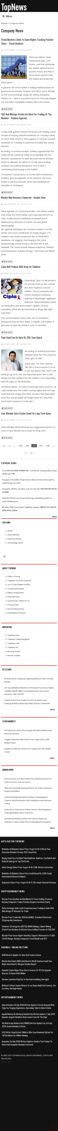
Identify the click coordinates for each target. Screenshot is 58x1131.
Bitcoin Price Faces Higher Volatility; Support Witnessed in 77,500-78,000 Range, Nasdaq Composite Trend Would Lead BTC (28, 937)
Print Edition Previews (16, 613)
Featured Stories (14, 539)
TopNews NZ (12, 647)
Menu (9, 16)
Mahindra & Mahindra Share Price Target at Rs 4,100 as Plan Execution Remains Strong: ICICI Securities (26, 851)
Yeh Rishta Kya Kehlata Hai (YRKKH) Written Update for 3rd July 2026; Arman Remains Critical (27, 1025)
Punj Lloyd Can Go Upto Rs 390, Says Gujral (21, 337)
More (54, 516)
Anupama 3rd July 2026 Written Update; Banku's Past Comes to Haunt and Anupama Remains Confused (27, 1043)
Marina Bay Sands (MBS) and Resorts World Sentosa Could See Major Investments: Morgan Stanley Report (27, 963)
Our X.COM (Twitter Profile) (18, 584)
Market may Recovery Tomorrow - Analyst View (23, 197)
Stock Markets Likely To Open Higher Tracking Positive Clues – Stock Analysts (27, 41)
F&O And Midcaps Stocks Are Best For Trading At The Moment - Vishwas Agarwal (26, 116)
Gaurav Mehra (9, 273)
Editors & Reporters (15, 592)
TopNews (14, 6)
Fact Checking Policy (15, 609)
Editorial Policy (13, 596)
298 (47, 446)
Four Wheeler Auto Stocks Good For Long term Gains (26, 413)
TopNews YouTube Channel (19, 580)
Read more (8, 109)
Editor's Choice (13, 576)
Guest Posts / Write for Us (18, 600)
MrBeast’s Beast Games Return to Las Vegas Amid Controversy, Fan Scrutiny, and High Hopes (29, 987)
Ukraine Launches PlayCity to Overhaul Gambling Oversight (25, 979)
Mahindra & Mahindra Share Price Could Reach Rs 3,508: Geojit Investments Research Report (27, 875)
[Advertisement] (29, 1094)
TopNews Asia (13, 635)
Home (4, 23)
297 (40, 446)
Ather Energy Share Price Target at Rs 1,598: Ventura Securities (27, 867)
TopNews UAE (13, 643)
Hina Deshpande (9, 204)
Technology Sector (15, 543)
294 (20, 446)
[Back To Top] (54, 1127)
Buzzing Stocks (13, 651)
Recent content (13, 655)
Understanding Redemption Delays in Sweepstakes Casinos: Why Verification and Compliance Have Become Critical (28, 800)
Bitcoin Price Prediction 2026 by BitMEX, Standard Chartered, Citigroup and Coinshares (27, 919)
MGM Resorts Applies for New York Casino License (21, 954)
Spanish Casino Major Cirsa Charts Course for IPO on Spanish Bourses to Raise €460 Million (26, 972)
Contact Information (15, 588)
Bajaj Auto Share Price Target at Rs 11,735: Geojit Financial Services (29, 882)
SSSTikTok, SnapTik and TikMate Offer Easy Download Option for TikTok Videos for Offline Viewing (27, 1034)
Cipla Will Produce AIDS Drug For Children (20, 267)
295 (27, 446)
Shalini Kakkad (9, 50)
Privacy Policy (12, 604)
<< (4, 446)
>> (31, 453)
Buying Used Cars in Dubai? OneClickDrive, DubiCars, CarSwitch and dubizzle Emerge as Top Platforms (29, 860)
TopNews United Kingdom (18, 639)
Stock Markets (13, 534)
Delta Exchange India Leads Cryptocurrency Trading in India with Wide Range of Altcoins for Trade (28, 910)
